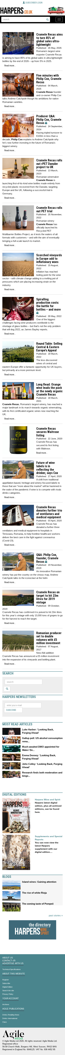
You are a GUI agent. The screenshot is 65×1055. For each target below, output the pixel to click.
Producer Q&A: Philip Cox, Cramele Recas (48, 119)
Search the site (8, 990)
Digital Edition (7, 987)
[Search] (47, 19)
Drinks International (9, 1018)
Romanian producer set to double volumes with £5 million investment (49, 638)
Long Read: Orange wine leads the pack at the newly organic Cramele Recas (49, 389)
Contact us (8, 961)
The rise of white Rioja (34, 892)
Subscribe (11, 710)
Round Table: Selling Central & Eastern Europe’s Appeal (49, 347)
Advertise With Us (13, 963)
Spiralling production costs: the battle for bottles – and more (48, 304)
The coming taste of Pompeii (37, 903)
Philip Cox (17, 139)
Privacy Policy (7, 994)
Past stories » (56, 915)
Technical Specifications (11, 969)
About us (7, 958)
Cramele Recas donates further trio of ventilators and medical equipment (49, 512)
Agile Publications (13, 1009)
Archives (5, 1004)
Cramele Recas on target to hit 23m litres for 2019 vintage (48, 597)
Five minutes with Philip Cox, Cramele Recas (48, 79)
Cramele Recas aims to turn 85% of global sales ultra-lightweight (49, 39)
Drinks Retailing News (10, 1015)
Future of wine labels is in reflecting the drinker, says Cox (47, 468)
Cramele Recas (44, 92)
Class (4, 1022)
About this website (13, 974)
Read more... (10, 65)
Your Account (10, 998)
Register (5, 980)
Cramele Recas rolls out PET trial (49, 209)
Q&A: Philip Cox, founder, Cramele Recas (47, 558)
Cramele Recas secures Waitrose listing (47, 432)
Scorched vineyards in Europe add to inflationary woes (49, 258)
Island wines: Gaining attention (39, 881)
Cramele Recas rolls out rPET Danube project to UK (49, 164)
